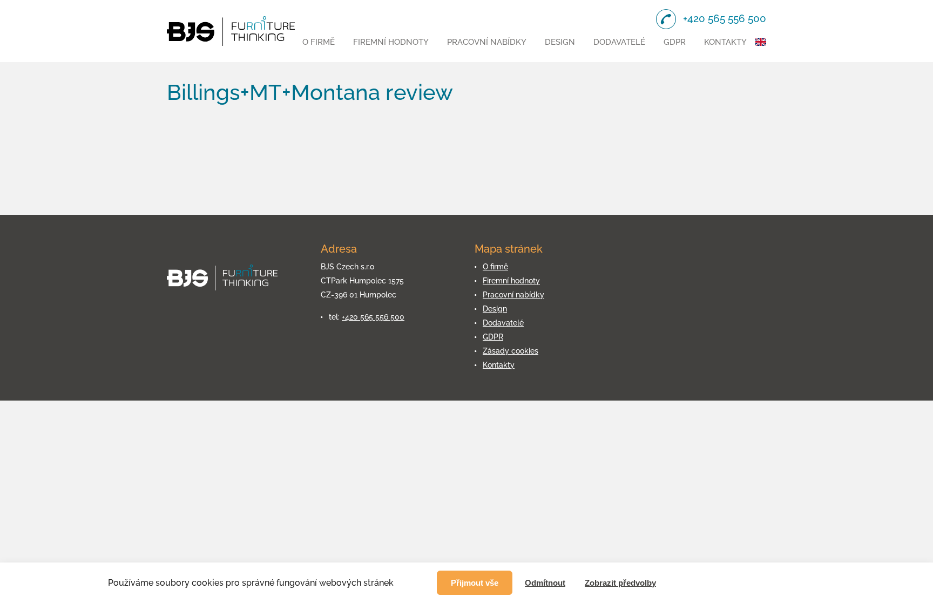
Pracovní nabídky (486, 42)
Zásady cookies (510, 351)
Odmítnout (545, 582)
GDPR (675, 42)
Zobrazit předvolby (620, 582)
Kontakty (725, 42)
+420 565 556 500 (373, 317)
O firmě (318, 42)
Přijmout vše (474, 582)
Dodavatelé (619, 42)
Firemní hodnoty (391, 42)
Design (560, 42)
